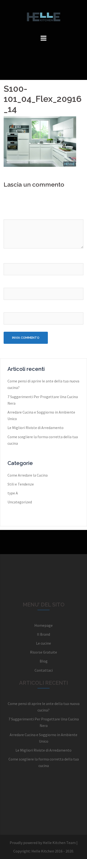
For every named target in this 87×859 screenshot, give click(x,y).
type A (12, 493)
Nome (10, 258)
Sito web (11, 307)
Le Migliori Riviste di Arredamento (35, 427)
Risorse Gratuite (43, 652)
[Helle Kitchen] (43, 16)
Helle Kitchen (42, 851)
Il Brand (43, 634)
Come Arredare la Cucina (27, 475)
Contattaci (44, 670)
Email (9, 283)
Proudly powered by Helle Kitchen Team (43, 842)
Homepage (43, 625)
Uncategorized (19, 502)
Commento (15, 214)
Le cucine (43, 643)
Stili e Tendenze (20, 484)
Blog (44, 661)
